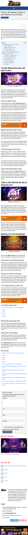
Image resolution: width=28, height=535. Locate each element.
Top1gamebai (11, 489)
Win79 (3, 314)
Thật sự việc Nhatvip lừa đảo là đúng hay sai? (11, 52)
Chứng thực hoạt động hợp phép (11, 55)
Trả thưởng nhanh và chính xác (10, 58)
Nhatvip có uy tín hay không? (8, 53)
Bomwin (4, 309)
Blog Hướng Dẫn (4, 17)
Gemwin (4, 316)
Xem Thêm (7, 64)
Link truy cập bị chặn (8, 46)
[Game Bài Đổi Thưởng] (14, 3)
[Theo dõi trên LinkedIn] (22, 520)
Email (4, 415)
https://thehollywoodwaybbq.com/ (13, 515)
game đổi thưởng (10, 154)
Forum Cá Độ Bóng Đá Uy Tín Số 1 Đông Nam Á (12, 364)
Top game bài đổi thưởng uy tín (19, 29)
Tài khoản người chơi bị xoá (10, 49)
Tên (4, 409)
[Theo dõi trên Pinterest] (20, 520)
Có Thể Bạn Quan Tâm (9, 59)
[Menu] (14, 8)
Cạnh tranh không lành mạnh (10, 50)
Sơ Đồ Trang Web (6, 517)
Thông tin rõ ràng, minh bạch (10, 56)
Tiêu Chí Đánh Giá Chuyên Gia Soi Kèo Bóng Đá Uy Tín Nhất (14, 381)
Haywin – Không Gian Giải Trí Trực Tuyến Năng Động (13, 307)
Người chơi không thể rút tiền (10, 47)
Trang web (5, 421)
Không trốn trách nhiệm (9, 62)
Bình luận (5, 398)
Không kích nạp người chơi (10, 61)
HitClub (3, 312)
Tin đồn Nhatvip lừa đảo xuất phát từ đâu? (11, 44)
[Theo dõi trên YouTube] (25, 520)
